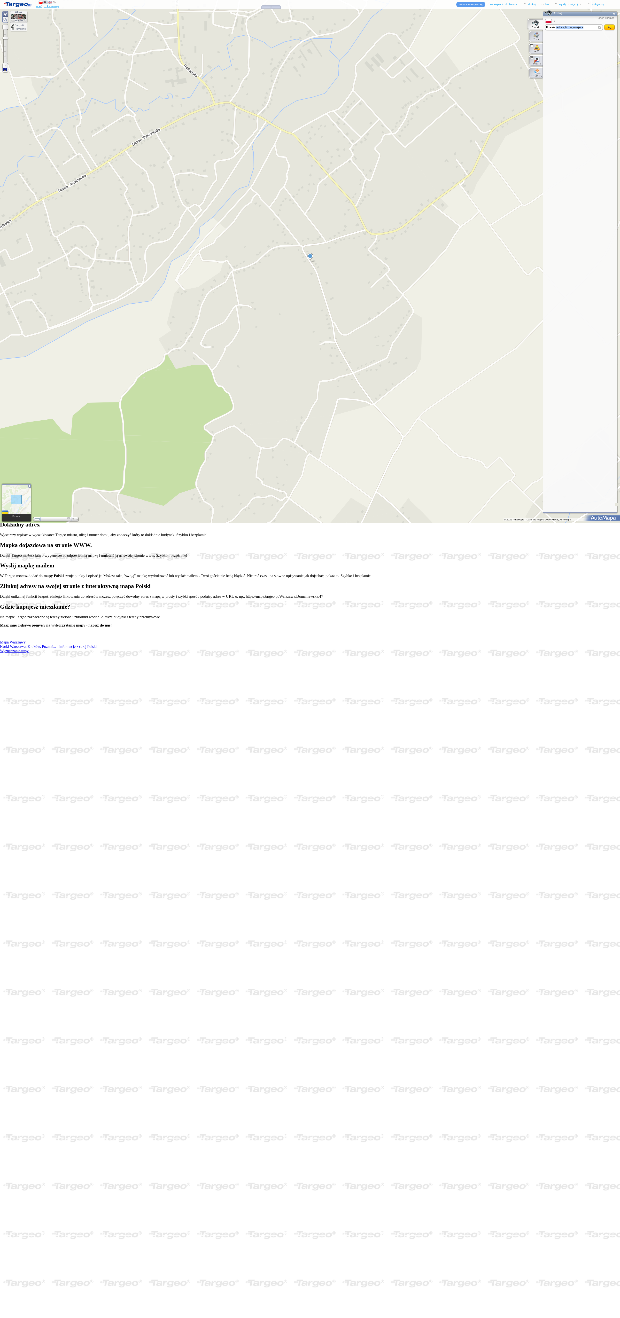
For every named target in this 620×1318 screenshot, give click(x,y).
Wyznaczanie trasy (14, 651)
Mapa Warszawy (13, 642)
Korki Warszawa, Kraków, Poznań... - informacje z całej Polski (48, 646)
